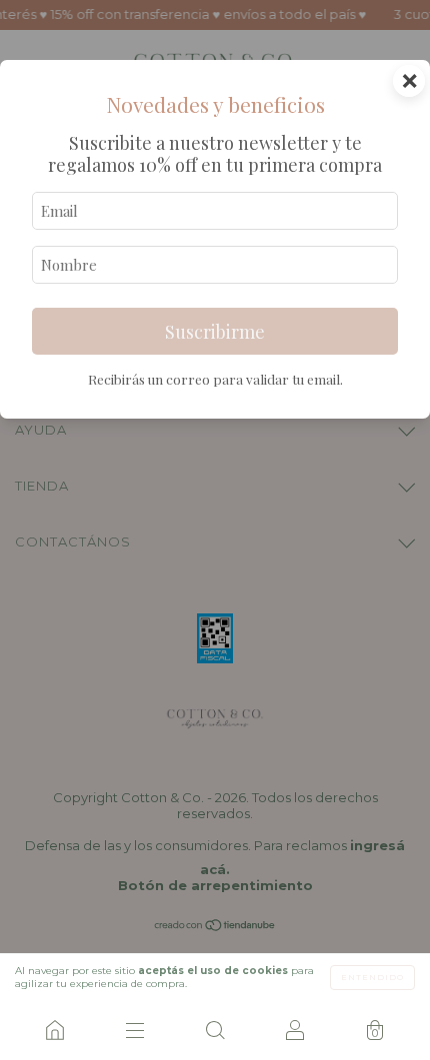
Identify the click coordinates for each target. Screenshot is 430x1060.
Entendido (372, 977)
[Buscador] (215, 1030)
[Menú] (135, 1030)
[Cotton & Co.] (55, 1030)
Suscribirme (215, 332)
